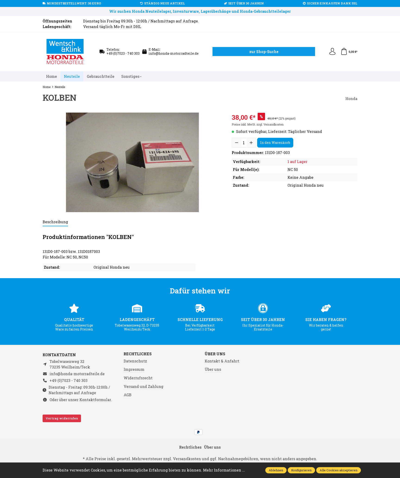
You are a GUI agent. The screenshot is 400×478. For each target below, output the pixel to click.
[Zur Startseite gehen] (65, 52)
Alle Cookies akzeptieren (338, 470)
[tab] (55, 222)
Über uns (215, 354)
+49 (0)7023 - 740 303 (123, 53)
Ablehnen (276, 470)
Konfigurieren (301, 470)
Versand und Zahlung (143, 386)
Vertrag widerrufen (62, 418)
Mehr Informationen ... (224, 470)
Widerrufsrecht (138, 377)
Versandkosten (187, 458)
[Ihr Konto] (332, 51)
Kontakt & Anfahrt (222, 360)
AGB (127, 394)
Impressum (134, 369)
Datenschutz (135, 360)
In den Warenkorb (275, 142)
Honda (351, 98)
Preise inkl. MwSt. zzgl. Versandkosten (258, 124)
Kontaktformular (95, 399)
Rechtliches (138, 354)
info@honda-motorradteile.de (174, 53)
